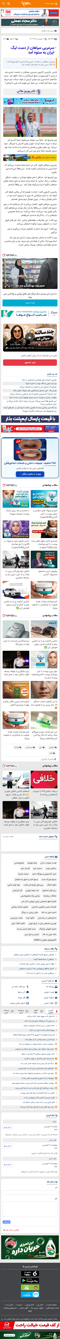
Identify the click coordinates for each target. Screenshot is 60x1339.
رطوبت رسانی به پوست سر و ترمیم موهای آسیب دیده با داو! (33, 397)
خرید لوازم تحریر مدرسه (26, 929)
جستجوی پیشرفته (10, 1308)
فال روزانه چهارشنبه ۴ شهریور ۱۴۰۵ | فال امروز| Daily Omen (34, 1035)
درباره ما (19, 1304)
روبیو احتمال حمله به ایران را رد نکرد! (42, 1030)
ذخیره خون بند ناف (49, 912)
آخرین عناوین (50, 1011)
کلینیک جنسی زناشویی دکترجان (44, 907)
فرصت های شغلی (52, 1308)
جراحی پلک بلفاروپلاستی (30, 896)
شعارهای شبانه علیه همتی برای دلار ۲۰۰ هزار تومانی (36, 1068)
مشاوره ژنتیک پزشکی (20, 907)
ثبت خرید (30, 303)
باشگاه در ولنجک (49, 896)
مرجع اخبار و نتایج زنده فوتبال (26, 879)
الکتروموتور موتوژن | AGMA (45, 940)
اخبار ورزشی (29, 1304)
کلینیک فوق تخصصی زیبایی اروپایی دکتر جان (38, 901)
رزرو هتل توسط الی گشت (33, 885)
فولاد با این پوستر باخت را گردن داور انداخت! (36, 964)
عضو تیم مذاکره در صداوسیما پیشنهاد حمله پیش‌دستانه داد (33, 1073)
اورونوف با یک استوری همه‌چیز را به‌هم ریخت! (38, 1078)
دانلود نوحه (30, 918)
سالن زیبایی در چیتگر (30, 912)
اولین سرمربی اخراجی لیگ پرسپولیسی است (39, 1097)
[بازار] (30, 1288)
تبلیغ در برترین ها (37, 1308)
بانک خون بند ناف (49, 934)
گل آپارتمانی (17, 890)
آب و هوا (21, 992)
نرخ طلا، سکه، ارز (18, 986)
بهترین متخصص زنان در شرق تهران (42, 923)
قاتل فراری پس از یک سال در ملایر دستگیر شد (39, 1102)
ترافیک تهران (49, 997)
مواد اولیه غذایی (14, 885)
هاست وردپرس (16, 918)
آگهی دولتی (24, 1308)
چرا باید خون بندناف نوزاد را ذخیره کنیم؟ (41, 383)
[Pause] (5, 286)
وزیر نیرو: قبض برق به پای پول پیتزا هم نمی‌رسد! (37, 1107)
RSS (30, 1311)
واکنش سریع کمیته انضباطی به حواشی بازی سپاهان (34, 954)
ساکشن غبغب (51, 868)
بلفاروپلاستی (19, 863)
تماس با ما (9, 1304)
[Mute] (9, 286)
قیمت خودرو (49, 992)
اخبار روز (40, 1304)
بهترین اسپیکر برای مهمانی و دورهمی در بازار (39, 379)
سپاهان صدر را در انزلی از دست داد (40, 973)
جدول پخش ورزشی (17, 1003)
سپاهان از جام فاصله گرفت (43, 959)
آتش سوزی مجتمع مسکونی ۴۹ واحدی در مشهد (38, 1054)
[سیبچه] (30, 1274)
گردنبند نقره (25, 868)
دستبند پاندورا (23, 874)
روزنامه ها (50, 986)
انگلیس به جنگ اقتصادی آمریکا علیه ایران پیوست (37, 1093)
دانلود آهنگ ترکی (18, 923)
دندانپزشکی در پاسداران (47, 918)
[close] (2, 1319)
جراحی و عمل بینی (32, 934)
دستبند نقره (37, 868)
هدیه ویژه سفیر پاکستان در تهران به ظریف (39, 1058)
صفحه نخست (52, 1304)
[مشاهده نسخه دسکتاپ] (3, 3)
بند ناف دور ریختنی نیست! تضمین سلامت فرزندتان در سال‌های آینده (30, 407)
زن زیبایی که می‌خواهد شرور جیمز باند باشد (39, 1021)
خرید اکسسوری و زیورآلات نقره (44, 874)
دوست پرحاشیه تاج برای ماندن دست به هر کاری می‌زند (34, 1088)
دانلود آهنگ (51, 885)
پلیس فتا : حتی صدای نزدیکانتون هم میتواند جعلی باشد (35, 390)
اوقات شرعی (49, 1003)
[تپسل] (3, 255)
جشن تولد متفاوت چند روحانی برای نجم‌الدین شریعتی (34, 1049)
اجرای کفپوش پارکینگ (47, 929)
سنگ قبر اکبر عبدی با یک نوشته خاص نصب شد (37, 1063)
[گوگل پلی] (30, 1281)
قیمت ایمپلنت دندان (48, 863)
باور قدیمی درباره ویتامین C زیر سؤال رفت (40, 1039)
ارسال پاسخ (7, 1127)
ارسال (6, 1222)
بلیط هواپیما (32, 863)
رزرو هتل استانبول (49, 890)
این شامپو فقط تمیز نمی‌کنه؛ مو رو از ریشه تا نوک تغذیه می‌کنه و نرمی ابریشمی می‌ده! (32, 403)
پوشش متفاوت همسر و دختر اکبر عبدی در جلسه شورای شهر (33, 1083)
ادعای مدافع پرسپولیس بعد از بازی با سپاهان (36, 968)
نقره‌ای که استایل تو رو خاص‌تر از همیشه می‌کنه (38, 387)
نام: (56, 1187)
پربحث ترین (6, 1011)
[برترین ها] (26, 3)
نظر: (55, 1198)
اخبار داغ (36, 1011)
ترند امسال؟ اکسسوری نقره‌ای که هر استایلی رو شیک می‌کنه (33, 394)
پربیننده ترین (21, 1011)
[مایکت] (30, 1295)
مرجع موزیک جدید (49, 879)
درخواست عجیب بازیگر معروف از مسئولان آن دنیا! (36, 1044)
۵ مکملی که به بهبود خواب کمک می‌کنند (41, 1016)
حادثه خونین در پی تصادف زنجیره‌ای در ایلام (39, 1025)
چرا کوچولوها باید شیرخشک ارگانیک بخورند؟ (39, 411)
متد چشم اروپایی (32, 890)
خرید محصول (30, 362)
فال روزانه (21, 997)
